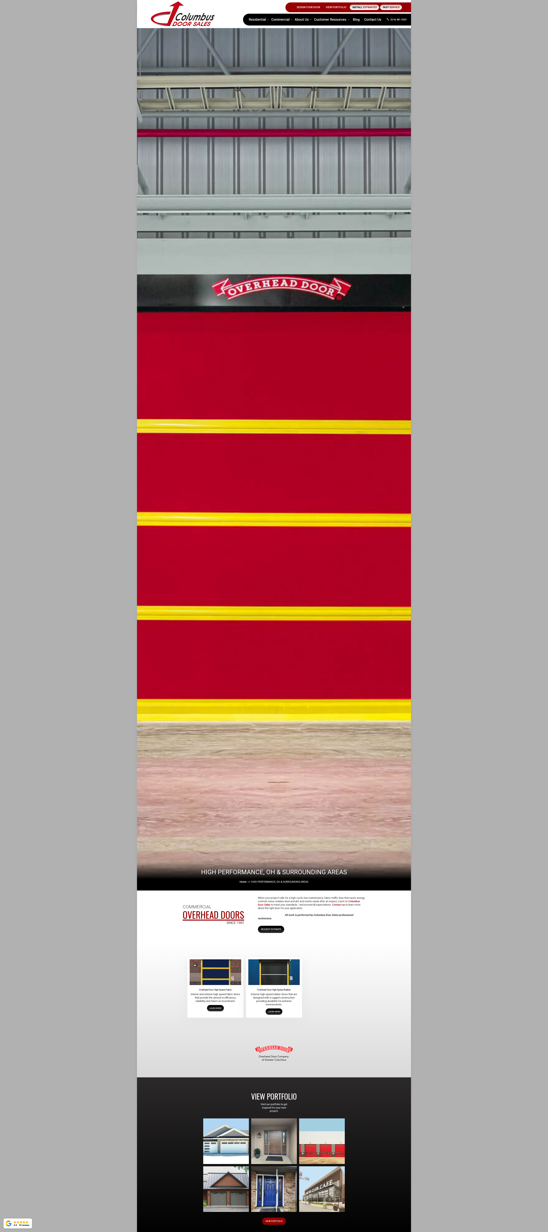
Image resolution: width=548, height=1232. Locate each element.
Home (243, 881)
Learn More (215, 1008)
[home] (183, 14)
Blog (356, 20)
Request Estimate (271, 929)
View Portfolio (274, 1221)
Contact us (338, 904)
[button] (259, 20)
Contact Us (372, 20)
